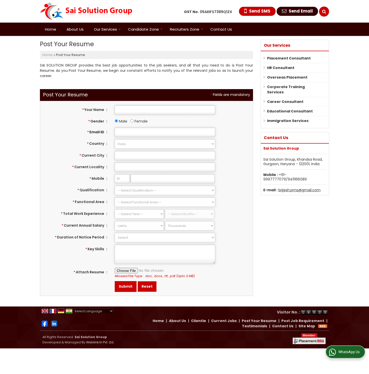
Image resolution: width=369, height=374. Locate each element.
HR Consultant (280, 67)
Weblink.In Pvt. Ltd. (100, 342)
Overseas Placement (287, 77)
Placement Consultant (289, 58)
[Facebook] (45, 323)
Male (122, 121)
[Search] (324, 12)
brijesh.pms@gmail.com (299, 190)
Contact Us (221, 29)
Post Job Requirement (302, 320)
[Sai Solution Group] (86, 11)
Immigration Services (288, 120)
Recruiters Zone (184, 29)
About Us (75, 29)
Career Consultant (285, 101)
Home (50, 29)
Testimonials (254, 326)
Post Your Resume (259, 320)
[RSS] (322, 326)
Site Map (306, 326)
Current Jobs (224, 320)
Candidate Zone (143, 29)
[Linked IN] (54, 323)
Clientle (198, 320)
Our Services (105, 29)
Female (141, 121)
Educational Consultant (290, 111)
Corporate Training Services (286, 89)
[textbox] (165, 155)
